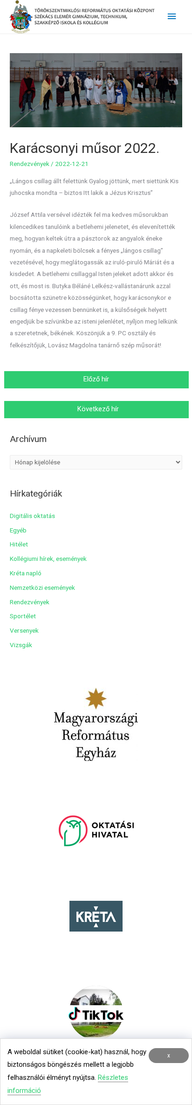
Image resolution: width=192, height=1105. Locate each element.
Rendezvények (29, 163)
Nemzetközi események (42, 587)
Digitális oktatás (32, 515)
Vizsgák (21, 645)
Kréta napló (25, 573)
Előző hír (97, 379)
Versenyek (24, 630)
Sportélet (23, 616)
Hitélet (19, 544)
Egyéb (18, 530)
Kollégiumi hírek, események (48, 558)
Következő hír (97, 409)
